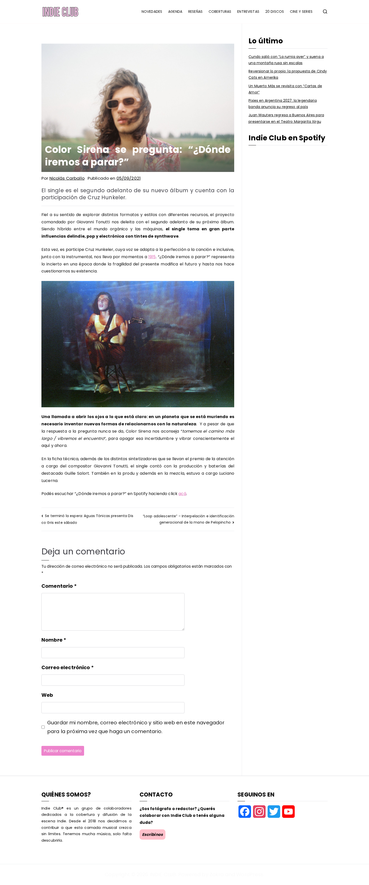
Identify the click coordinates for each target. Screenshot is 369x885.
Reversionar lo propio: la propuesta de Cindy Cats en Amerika (288, 74)
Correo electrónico (67, 667)
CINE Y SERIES (301, 11)
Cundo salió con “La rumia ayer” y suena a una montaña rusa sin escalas (286, 59)
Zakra (217, 874)
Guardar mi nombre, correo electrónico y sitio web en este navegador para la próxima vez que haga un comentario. (135, 727)
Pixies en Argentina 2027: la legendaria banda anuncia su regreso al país (283, 103)
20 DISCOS (274, 11)
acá (182, 494)
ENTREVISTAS (248, 11)
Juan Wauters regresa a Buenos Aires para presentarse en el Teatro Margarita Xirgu (286, 118)
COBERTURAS (220, 11)
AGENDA (175, 11)
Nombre (53, 639)
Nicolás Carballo (67, 178)
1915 (152, 257)
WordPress (249, 874)
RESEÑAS (195, 11)
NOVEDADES (152, 11)
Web (47, 695)
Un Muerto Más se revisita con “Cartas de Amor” (285, 89)
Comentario (59, 585)
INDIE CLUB (163, 874)
